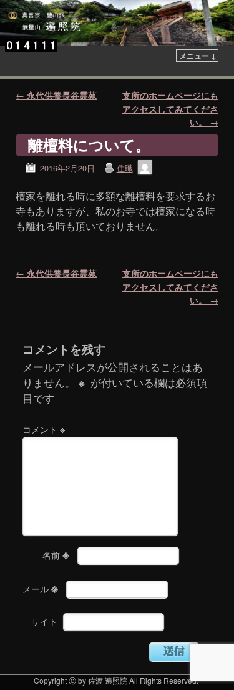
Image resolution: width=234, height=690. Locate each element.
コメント (43, 429)
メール (40, 588)
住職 (125, 168)
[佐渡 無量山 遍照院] (117, 23)
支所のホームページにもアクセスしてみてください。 (170, 108)
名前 (55, 555)
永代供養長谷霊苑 (56, 95)
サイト (44, 621)
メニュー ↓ (198, 55)
